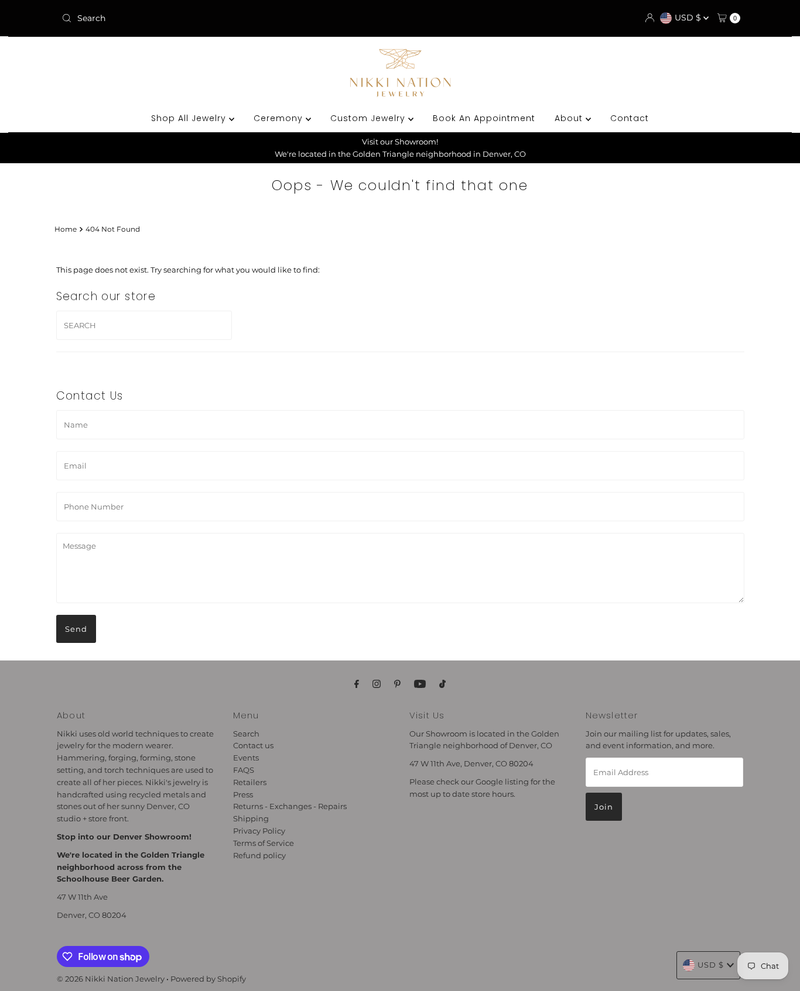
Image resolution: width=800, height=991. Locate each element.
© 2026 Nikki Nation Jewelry (111, 978)
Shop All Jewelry (190, 118)
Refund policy (259, 855)
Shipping (251, 819)
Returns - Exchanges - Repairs (290, 806)
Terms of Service (263, 843)
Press (243, 794)
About (570, 118)
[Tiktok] (442, 684)
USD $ (689, 17)
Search (246, 733)
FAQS (243, 770)
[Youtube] (420, 684)
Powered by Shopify (208, 978)
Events (246, 758)
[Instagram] (376, 684)
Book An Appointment (484, 118)
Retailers (249, 782)
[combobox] (168, 18)
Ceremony (280, 118)
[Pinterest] (397, 684)
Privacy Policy (259, 831)
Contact (629, 118)
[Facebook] (356, 684)
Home (65, 229)
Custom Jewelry (369, 118)
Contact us (253, 746)
